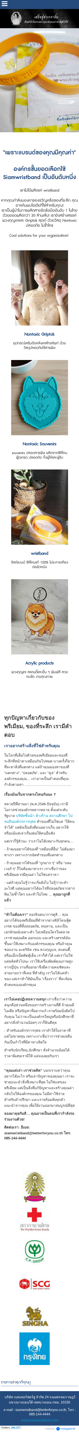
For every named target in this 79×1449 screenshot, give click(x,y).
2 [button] (43, 126)
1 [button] (36, 126)
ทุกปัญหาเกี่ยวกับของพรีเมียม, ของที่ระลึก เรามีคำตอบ (38, 726)
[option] (39, 80)
